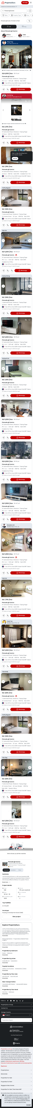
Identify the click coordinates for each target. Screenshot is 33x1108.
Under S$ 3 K (14, 960)
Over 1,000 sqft (14, 976)
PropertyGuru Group (7, 1004)
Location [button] (13, 870)
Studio (4, 953)
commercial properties (26, 1063)
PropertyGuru (5, 1070)
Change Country (6, 1012)
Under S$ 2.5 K (6, 960)
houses (16, 1063)
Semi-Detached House (8, 933)
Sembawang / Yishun (20, 968)
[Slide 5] (18, 66)
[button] (6, 882)
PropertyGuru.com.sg (6, 1049)
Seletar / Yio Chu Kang (8, 968)
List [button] (10, 26)
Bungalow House (21, 933)
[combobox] (15, 10)
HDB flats (22, 1061)
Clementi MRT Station (21, 984)
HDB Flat (9, 931)
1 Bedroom (9, 953)
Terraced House (14, 932)
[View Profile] (16, 42)
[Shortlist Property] (29, 47)
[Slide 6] (19, 66)
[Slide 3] (14, 66)
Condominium (15, 931)
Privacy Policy (24, 1098)
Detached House (23, 932)
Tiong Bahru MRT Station (8, 984)
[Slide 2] (13, 66)
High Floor (4, 992)
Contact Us (4, 1008)
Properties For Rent (6, 1081)
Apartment (22, 931)
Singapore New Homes (7, 1085)
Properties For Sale (6, 1078)
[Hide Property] (26, 47)
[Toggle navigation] (30, 2)
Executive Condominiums (7, 1063)
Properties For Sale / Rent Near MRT (11, 1089)
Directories (4, 1074)
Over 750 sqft (5, 976)
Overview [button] (6, 870)
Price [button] (20, 870)
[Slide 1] (12, 247)
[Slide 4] (16, 247)
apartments (16, 1061)
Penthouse (11, 992)
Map (25, 26)
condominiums (9, 1061)
